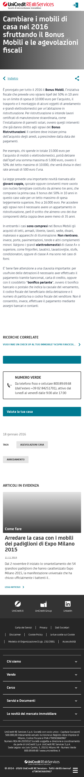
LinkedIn (67, 610)
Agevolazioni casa (32, 444)
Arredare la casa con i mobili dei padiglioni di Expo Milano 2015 (40, 543)
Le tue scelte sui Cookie (62, 634)
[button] (42, 661)
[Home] (28, 5)
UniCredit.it (17, 610)
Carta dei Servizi (23, 627)
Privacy (43, 627)
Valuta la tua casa (20, 412)
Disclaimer (15, 634)
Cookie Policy (36, 634)
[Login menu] (75, 5)
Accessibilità (69, 641)
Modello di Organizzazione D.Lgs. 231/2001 (31, 641)
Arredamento (16, 459)
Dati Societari (62, 627)
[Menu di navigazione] (75, 770)
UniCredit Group (43, 610)
